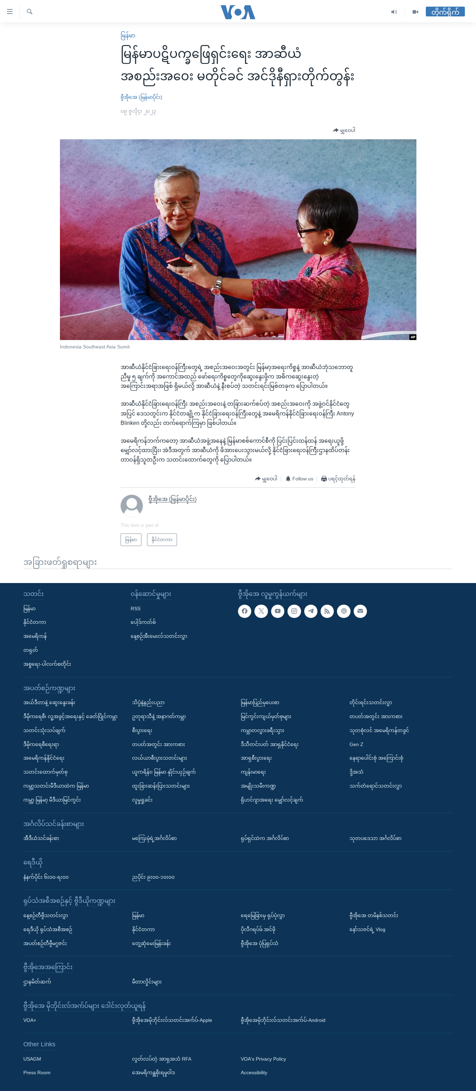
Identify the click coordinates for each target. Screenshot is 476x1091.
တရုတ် (30, 650)
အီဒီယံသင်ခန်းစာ (41, 838)
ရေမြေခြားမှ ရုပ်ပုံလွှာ (263, 915)
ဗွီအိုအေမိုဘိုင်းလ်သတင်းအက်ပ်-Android (283, 1020)
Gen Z (356, 744)
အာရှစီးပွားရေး (256, 758)
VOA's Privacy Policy (263, 1059)
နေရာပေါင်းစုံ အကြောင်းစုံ (376, 758)
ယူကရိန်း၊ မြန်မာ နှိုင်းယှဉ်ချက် (164, 772)
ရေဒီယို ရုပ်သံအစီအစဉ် (47, 929)
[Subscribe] (360, 611)
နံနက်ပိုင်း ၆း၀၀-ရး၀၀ (46, 877)
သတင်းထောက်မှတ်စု (45, 772)
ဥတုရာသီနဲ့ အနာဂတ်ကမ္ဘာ (159, 716)
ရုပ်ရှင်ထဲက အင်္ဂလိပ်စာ (265, 838)
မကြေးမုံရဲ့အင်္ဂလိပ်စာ (154, 838)
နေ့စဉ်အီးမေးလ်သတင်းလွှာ (159, 636)
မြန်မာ (128, 35)
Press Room (37, 1073)
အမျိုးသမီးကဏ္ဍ (258, 786)
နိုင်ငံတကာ (34, 622)
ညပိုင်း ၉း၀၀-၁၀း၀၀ (153, 877)
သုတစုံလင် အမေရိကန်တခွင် (379, 730)
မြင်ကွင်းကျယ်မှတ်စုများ (266, 716)
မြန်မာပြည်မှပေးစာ (260, 702)
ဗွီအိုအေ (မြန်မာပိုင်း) (141, 97)
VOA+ (29, 1020)
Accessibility (254, 1073)
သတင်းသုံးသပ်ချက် (44, 730)
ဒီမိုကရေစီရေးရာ (41, 744)
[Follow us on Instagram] (294, 611)
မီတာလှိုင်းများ (147, 982)
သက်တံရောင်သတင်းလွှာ (376, 786)
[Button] (344, 130)
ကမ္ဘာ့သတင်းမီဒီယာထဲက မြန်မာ (56, 786)
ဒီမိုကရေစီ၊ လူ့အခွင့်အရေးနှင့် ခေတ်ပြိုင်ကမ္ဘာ (70, 716)
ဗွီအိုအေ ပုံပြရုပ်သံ (259, 943)
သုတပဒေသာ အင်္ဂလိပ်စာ (375, 838)
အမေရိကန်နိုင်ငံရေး (43, 758)
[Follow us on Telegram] (310, 611)
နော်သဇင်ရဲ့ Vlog (367, 929)
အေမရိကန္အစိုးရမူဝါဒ (153, 1073)
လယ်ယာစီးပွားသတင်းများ (159, 758)
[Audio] (394, 12)
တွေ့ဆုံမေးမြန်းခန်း (151, 943)
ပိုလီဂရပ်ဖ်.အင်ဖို (258, 929)
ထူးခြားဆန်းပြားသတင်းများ (161, 786)
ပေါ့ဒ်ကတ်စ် (143, 622)
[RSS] (327, 611)
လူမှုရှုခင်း (142, 800)
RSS (135, 608)
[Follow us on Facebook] (244, 611)
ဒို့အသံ (356, 772)
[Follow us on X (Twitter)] (261, 611)
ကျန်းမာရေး (253, 772)
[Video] (415, 12)
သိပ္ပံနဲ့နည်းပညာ (148, 702)
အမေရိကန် (35, 636)
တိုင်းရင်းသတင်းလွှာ (371, 702)
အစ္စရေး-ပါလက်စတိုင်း (47, 664)
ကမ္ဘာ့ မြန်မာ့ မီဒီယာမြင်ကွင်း (52, 800)
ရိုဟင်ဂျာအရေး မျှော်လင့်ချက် (272, 800)
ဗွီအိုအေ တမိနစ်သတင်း (374, 915)
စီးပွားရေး (142, 730)
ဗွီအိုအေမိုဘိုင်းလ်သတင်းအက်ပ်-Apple (172, 1020)
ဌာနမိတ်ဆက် (37, 982)
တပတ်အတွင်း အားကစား (158, 744)
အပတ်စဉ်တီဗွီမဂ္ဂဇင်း (45, 943)
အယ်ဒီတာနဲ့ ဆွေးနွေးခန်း (49, 702)
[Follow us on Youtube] (277, 611)
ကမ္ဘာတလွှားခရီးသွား (262, 730)
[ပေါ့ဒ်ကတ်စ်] (343, 611)
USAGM (32, 1059)
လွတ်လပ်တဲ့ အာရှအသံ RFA (161, 1059)
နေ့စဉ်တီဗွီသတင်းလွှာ (45, 915)
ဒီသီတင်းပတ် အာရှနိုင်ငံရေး (270, 744)
